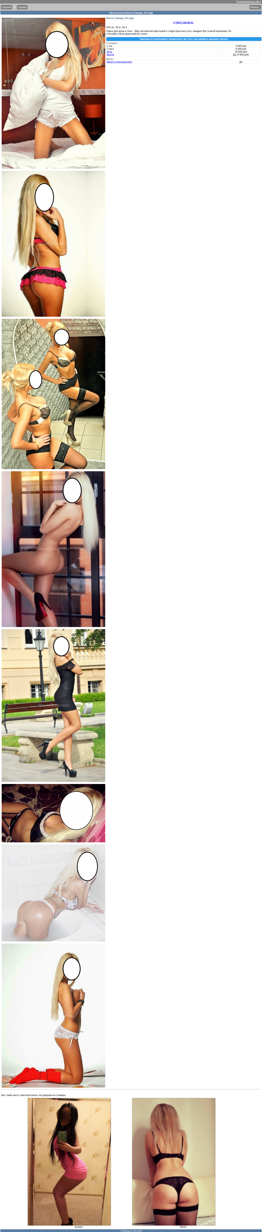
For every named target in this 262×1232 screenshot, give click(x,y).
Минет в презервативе (119, 62)
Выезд (110, 54)
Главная (6, 7)
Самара (22, 7)
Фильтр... (255, 7)
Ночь (109, 51)
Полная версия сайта (248, 1)
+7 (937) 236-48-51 (183, 22)
